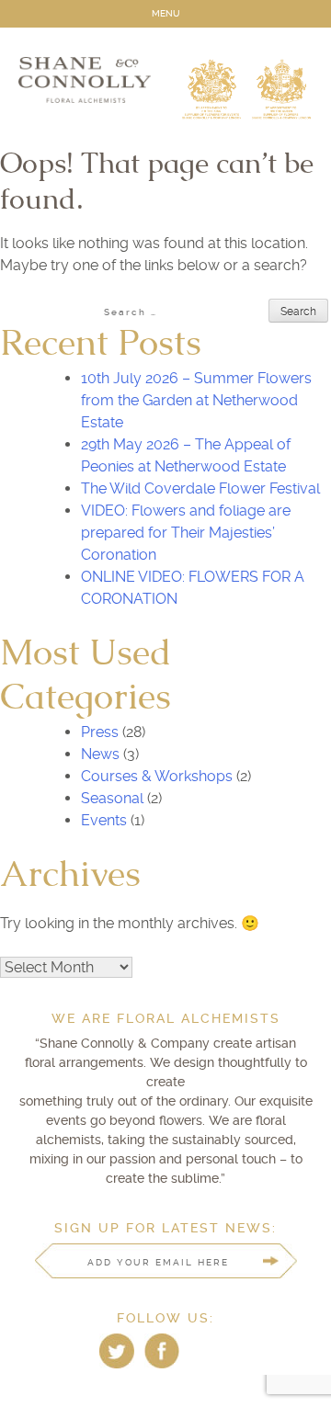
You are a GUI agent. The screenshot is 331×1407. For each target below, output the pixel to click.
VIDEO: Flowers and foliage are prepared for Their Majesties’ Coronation (186, 532)
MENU (166, 13)
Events (104, 820)
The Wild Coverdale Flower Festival (200, 488)
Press (100, 732)
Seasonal (112, 798)
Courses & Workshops (157, 776)
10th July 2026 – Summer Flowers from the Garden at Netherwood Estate (196, 400)
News (100, 754)
